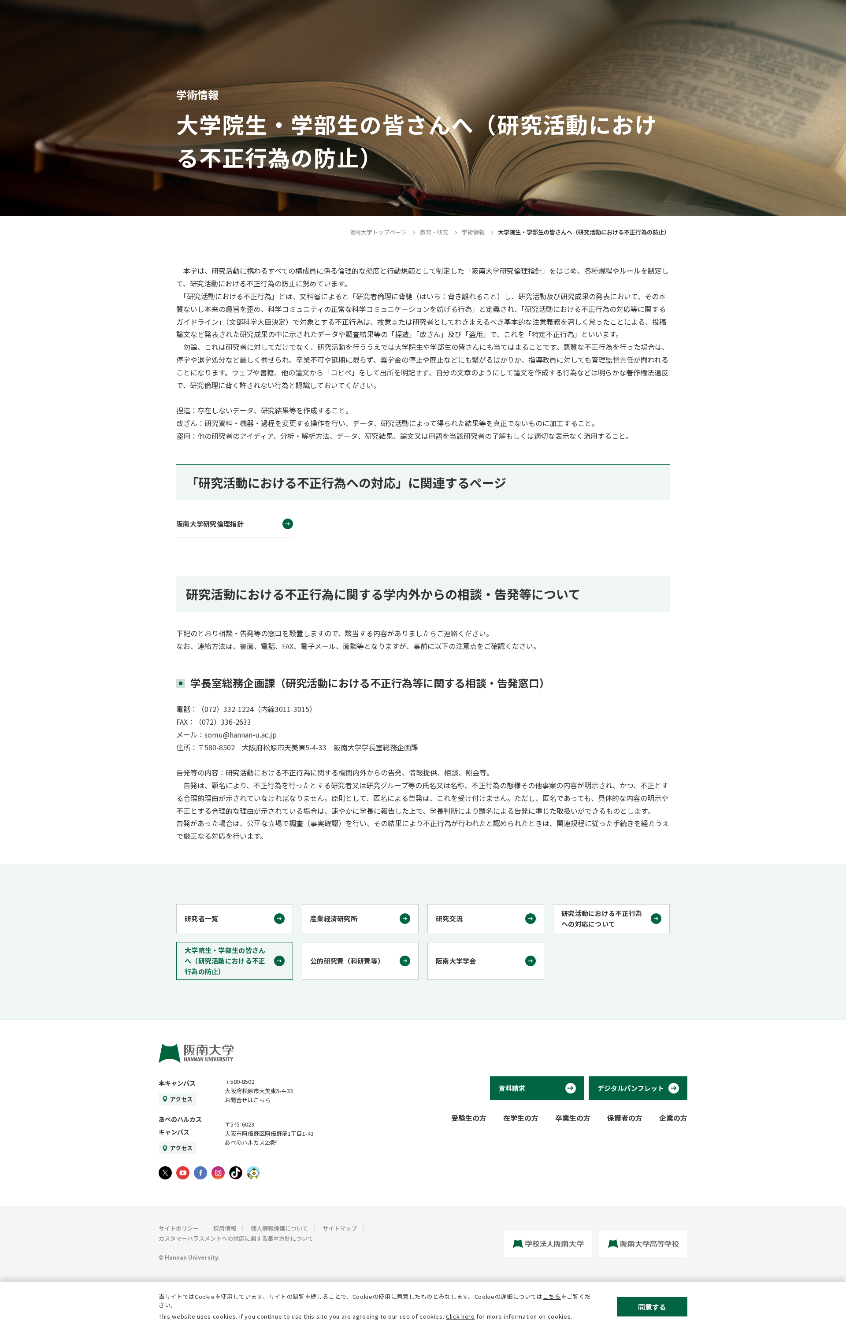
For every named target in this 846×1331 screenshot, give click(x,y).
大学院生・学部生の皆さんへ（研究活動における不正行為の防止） (225, 960)
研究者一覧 (202, 918)
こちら (552, 1296)
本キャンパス (177, 1083)
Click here (460, 1316)
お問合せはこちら (248, 1100)
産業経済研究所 (333, 918)
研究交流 (449, 918)
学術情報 (473, 232)
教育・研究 (434, 232)
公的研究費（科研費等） (347, 960)
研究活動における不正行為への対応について (601, 918)
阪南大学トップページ (378, 232)
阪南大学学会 (456, 960)
